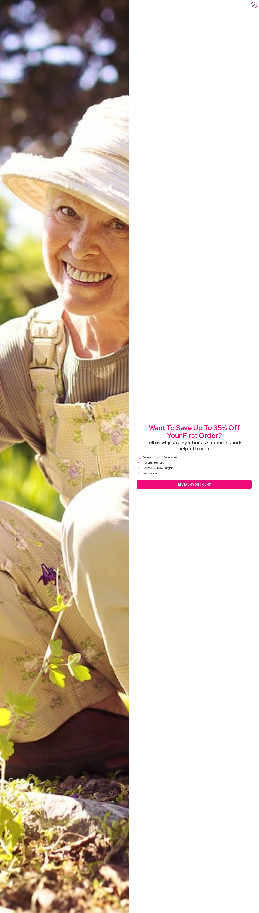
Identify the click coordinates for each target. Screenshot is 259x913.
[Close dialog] (254, 5)
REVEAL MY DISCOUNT (194, 484)
